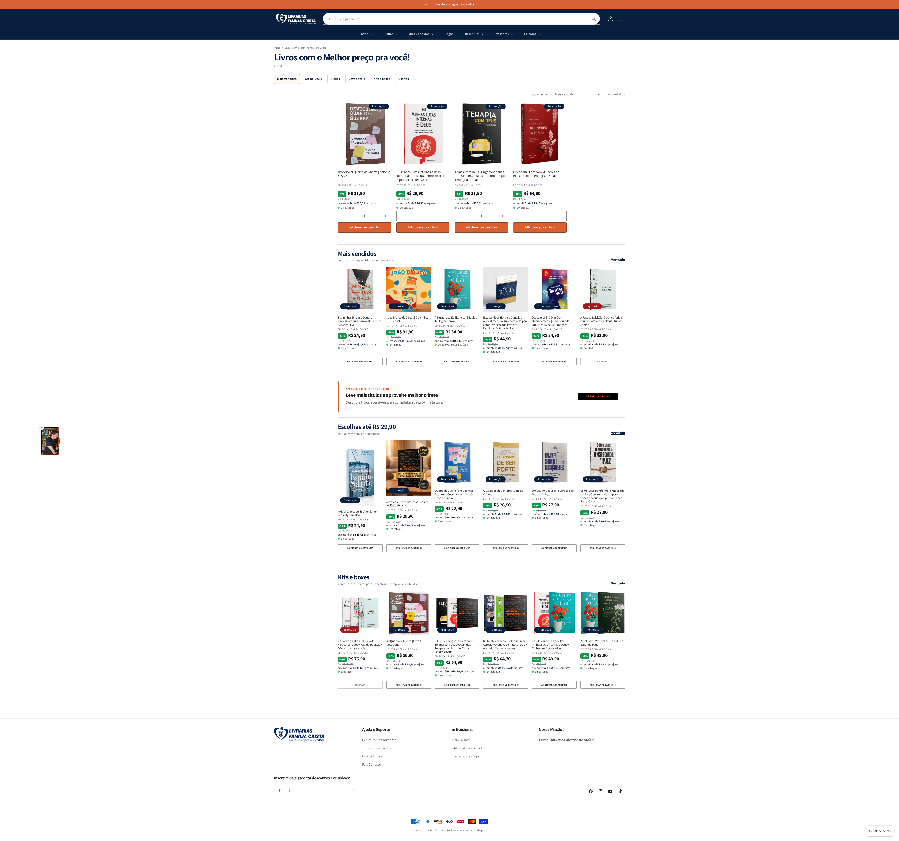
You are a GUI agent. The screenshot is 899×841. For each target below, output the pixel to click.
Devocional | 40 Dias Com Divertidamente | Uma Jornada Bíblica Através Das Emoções (551, 321)
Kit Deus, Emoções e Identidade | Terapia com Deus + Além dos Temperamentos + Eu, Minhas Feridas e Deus (454, 646)
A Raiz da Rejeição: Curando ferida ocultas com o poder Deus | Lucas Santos (601, 321)
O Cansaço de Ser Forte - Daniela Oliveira (503, 492)
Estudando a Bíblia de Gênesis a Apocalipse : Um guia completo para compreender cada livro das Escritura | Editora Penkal (505, 323)
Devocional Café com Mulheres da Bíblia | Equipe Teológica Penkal (536, 174)
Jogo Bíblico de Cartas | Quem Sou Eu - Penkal (407, 319)
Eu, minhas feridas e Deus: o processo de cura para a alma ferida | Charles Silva (360, 321)
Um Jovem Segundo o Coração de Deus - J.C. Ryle (553, 492)
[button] (621, 19)
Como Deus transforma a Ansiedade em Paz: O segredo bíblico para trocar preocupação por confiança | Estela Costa (602, 496)
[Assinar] (353, 790)
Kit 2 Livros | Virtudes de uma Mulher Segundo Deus (602, 643)
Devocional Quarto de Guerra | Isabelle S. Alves (364, 174)
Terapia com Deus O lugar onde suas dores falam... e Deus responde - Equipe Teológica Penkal (481, 176)
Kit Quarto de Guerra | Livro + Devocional (403, 643)
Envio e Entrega (373, 756)
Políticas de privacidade (466, 748)
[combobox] (461, 19)
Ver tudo (618, 259)
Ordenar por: (540, 94)
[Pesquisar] (593, 18)
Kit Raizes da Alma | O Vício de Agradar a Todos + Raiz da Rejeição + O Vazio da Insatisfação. (360, 644)
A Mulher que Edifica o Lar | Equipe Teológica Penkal (456, 319)
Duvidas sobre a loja (464, 756)
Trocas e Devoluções (376, 748)
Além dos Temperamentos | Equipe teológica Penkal (407, 503)
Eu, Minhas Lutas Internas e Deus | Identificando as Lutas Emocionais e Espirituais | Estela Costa (420, 176)
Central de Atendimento (379, 740)
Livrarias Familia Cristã (437, 830)
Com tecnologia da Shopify (469, 830)
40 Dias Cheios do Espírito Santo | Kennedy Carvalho (358, 513)
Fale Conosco (371, 764)
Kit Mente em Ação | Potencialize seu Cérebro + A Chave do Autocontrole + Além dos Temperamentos (505, 644)
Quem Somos (459, 740)
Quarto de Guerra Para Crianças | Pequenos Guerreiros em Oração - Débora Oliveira (455, 494)
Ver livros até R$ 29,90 (598, 396)
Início (277, 47)
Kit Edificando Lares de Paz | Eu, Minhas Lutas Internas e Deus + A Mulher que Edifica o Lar (551, 644)
